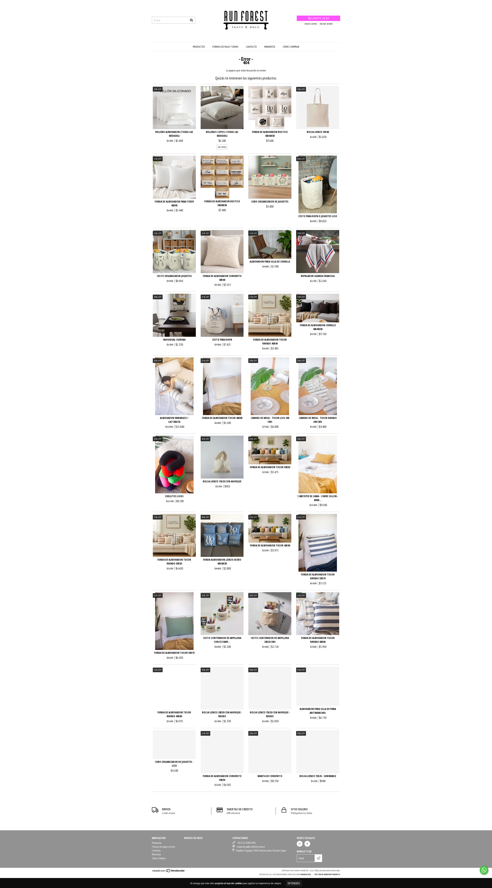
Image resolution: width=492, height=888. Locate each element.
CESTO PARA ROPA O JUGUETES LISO (317, 216)
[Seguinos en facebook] (307, 844)
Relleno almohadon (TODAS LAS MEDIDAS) (174, 134)
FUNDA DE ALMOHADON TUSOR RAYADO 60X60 (318, 640)
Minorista (269, 46)
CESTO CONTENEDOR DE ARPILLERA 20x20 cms (270, 640)
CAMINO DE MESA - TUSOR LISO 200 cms (270, 420)
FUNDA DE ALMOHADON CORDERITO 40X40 (222, 278)
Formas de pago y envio (225, 46)
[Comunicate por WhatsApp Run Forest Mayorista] (484, 870)
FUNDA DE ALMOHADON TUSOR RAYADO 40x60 (174, 714)
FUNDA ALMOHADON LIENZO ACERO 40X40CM (222, 561)
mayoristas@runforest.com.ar (251, 846)
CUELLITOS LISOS (174, 496)
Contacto (251, 46)
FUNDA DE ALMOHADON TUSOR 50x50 (270, 467)
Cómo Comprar (291, 46)
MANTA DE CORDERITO (270, 776)
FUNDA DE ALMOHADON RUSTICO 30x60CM (222, 203)
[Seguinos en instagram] (300, 844)
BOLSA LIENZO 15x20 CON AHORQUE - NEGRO (270, 714)
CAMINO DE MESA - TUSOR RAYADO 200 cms (318, 420)
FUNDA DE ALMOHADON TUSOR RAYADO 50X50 (174, 561)
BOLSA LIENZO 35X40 (318, 132)
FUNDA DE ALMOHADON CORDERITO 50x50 (222, 778)
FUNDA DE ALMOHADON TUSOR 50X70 (174, 653)
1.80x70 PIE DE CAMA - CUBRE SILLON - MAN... (317, 498)
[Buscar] (191, 20)
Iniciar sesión (326, 23)
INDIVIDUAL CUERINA (174, 339)
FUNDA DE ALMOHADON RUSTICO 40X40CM (270, 134)
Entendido (294, 883)
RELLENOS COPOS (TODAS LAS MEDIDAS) (222, 134)
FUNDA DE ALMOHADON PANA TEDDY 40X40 (174, 203)
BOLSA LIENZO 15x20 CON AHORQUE (222, 481)
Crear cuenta (310, 23)
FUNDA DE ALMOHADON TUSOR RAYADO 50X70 (318, 576)
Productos (199, 46)
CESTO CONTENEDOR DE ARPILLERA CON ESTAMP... (222, 640)
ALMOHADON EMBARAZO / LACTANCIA (174, 420)
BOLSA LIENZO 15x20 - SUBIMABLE (317, 776)
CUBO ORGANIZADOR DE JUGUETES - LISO (174, 763)
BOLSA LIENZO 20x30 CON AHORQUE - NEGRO (222, 714)
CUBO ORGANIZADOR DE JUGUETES (269, 201)
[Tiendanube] (168, 872)
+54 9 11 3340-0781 (246, 843)
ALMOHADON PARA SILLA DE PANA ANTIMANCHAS (318, 711)
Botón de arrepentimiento (327, 874)
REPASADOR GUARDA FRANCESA (318, 276)
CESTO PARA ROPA (222, 339)
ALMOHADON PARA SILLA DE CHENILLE (270, 261)
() (320, 18)
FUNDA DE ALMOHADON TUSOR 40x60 (222, 418)
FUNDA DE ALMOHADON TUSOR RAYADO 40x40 (270, 341)
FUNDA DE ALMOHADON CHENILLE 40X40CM (318, 327)
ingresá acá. (306, 874)
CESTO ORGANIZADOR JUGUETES (174, 276)
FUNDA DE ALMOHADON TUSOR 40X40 (270, 545)
